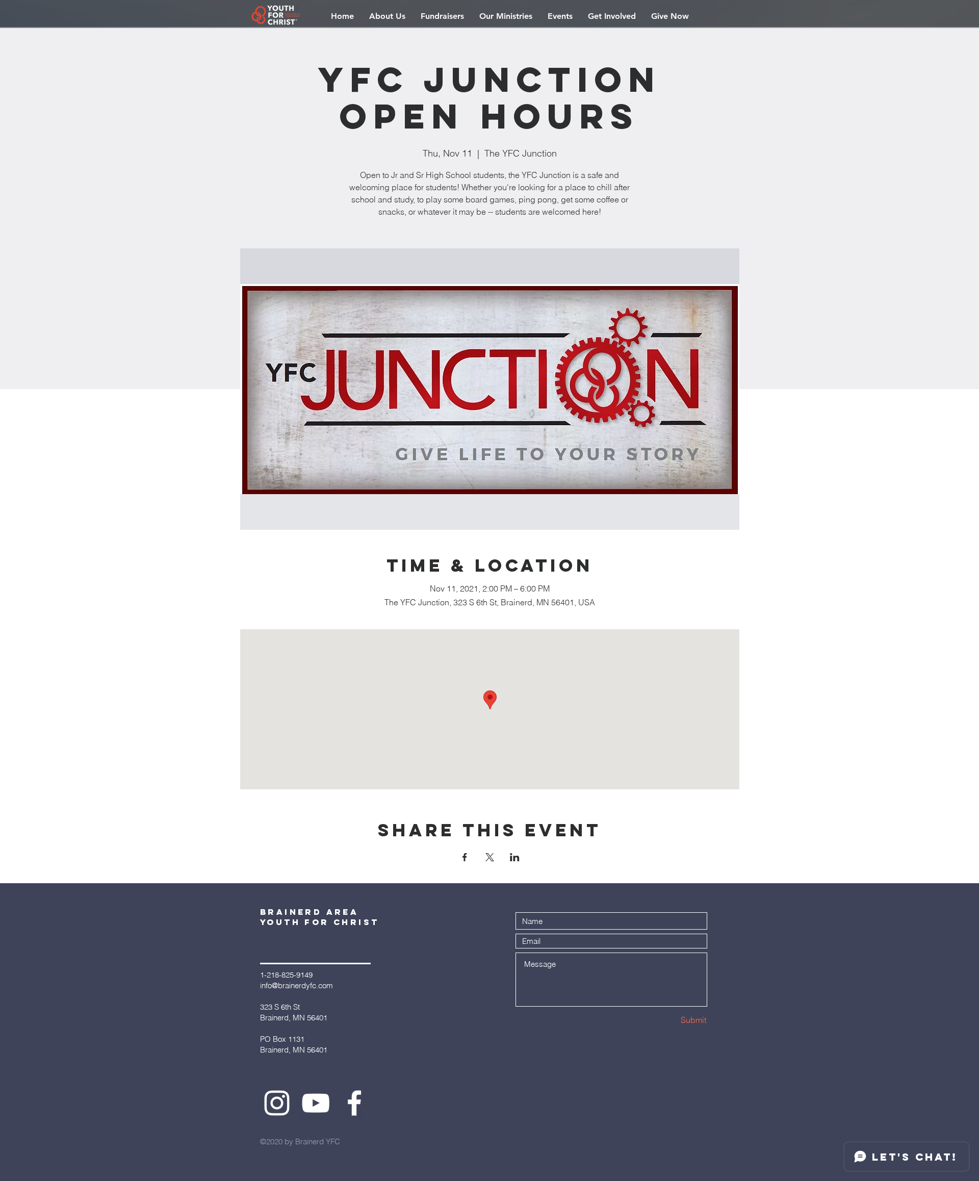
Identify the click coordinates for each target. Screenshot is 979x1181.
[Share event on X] (490, 857)
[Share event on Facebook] (465, 857)
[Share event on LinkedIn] (515, 857)
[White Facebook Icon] (354, 1103)
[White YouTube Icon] (315, 1103)
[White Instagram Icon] (277, 1103)
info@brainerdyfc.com (296, 985)
